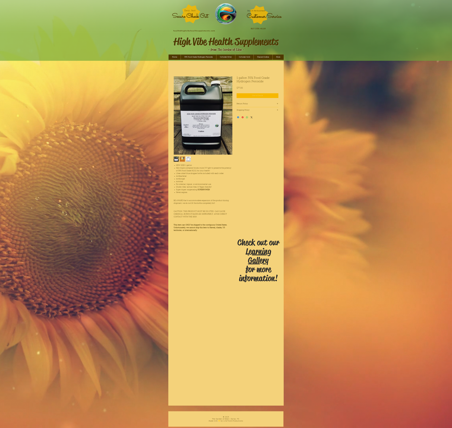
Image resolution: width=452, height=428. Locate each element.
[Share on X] (251, 123)
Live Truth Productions (233, 421)
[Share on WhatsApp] (247, 123)
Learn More (255, 94)
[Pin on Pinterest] (242, 123)
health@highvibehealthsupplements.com (194, 31)
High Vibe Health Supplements (226, 41)
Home (176, 68)
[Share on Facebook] (238, 123)
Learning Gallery (258, 256)
